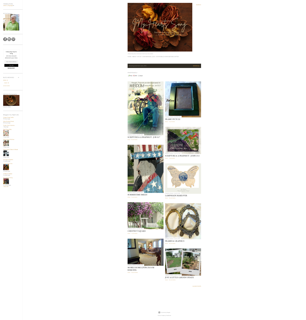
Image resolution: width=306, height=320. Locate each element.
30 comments (172, 279)
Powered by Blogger (165, 312)
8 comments (134, 139)
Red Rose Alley (7, 129)
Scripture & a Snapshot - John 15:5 (182, 155)
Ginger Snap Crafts (8, 117)
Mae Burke (168, 315)
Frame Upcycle (172, 119)
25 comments (134, 272)
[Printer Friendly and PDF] (135, 76)
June (6, 83)
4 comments (134, 233)
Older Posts (197, 286)
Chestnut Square (137, 231)
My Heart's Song (8, 177)
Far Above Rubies (8, 159)
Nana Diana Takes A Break (10, 149)
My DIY (139, 56)
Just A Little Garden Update (179, 277)
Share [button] (129, 139)
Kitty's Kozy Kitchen (8, 139)
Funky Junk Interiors (9, 125)
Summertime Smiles (137, 194)
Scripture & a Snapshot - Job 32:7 (144, 137)
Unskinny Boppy (7, 173)
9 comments (172, 121)
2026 (5, 80)
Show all (196, 66)
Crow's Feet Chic (8, 163)
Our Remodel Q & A (148, 56)
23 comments (172, 243)
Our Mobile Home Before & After (167, 56)
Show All (6, 186)
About (134, 56)
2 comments (172, 158)
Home (129, 56)
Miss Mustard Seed (8, 121)
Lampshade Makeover (176, 195)
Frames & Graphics (174, 241)
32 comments (172, 198)
